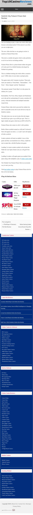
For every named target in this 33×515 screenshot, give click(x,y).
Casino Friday (5, 398)
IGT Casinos (5, 347)
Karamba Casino (6, 413)
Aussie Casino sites (6, 248)
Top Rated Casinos (6, 259)
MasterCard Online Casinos (8, 479)
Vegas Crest (4, 442)
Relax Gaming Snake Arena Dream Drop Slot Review (24, 226)
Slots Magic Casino (6, 423)
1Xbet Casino (5, 406)
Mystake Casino (6, 404)
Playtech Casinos (6, 336)
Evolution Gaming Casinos (8, 343)
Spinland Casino (6, 421)
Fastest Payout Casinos (7, 261)
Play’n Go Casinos (6, 341)
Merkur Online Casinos (7, 359)
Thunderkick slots (6, 382)
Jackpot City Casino (7, 439)
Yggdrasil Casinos (6, 355)
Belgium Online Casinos (8, 287)
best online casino (9, 169)
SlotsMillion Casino (7, 425)
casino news (10, 214)
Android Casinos (6, 462)
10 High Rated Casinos (7, 448)
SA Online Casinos (6, 265)
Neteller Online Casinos (7, 477)
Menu (16, 9)
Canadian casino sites (7, 246)
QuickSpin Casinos (6, 339)
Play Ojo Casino (6, 429)
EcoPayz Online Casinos (8, 487)
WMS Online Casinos (7, 351)
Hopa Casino (5, 433)
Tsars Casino (5, 402)
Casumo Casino (5, 419)
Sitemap (28, 504)
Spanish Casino (5, 283)
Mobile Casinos (5, 460)
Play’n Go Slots (5, 380)
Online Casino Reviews (7, 250)
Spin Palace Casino (6, 437)
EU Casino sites (5, 244)
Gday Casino (5, 415)
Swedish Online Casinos (7, 253)
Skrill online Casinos (7, 475)
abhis (5, 21)
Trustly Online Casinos (7, 493)
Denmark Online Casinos (8, 269)
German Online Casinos (7, 271)
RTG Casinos (5, 332)
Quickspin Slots (5, 378)
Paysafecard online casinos (8, 489)
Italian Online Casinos (7, 279)
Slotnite (4, 446)
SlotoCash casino (6, 407)
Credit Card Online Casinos (8, 495)
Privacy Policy (17, 506)
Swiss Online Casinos (7, 267)
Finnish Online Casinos (7, 252)
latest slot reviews (18, 214)
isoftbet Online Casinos (7, 353)
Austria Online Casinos (7, 285)
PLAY (27, 186)
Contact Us (21, 504)
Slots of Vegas (5, 441)
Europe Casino (5, 386)
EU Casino (4, 431)
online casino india (26, 158)
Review (24, 189)
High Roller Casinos (7, 275)
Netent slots (4, 485)
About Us (14, 504)
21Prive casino (5, 417)
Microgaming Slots (6, 376)
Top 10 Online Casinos (7, 273)
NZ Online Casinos (6, 263)
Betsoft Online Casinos (7, 357)
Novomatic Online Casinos (8, 349)
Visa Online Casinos (6, 481)
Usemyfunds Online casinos (8, 491)
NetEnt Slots (5, 374)
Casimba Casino (6, 411)
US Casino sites (5, 240)
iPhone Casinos (5, 464)
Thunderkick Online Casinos (9, 361)
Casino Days (5, 400)
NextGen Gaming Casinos (8, 345)
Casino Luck (5, 409)
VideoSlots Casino (6, 435)
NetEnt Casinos (5, 338)
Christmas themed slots (7, 384)
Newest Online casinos (7, 277)
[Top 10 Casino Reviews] (16, 5)
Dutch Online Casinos (7, 255)
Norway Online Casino (7, 257)
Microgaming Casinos (7, 334)
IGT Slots (4, 372)
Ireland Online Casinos (7, 288)
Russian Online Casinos (7, 290)
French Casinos (5, 281)
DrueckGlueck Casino (7, 427)
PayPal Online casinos (7, 483)
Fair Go (3, 444)
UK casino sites (5, 242)
